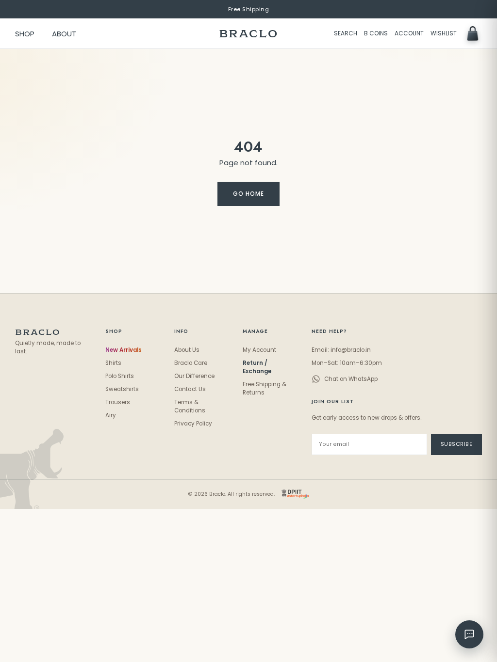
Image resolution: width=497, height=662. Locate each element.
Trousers (117, 402)
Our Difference (194, 376)
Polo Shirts (119, 376)
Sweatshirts (122, 389)
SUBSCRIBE (457, 444)
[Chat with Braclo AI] (469, 634)
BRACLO (248, 34)
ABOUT (64, 34)
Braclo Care (190, 363)
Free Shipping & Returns (264, 388)
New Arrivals (123, 350)
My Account (259, 350)
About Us (186, 350)
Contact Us (190, 389)
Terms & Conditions (189, 406)
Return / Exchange (257, 367)
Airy (110, 415)
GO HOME (248, 194)
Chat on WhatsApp (351, 379)
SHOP (24, 34)
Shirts (113, 363)
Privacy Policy (193, 423)
